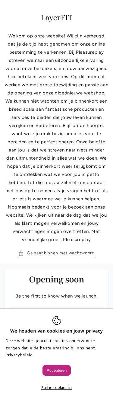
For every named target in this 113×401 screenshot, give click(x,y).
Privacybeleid (19, 355)
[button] (56, 253)
